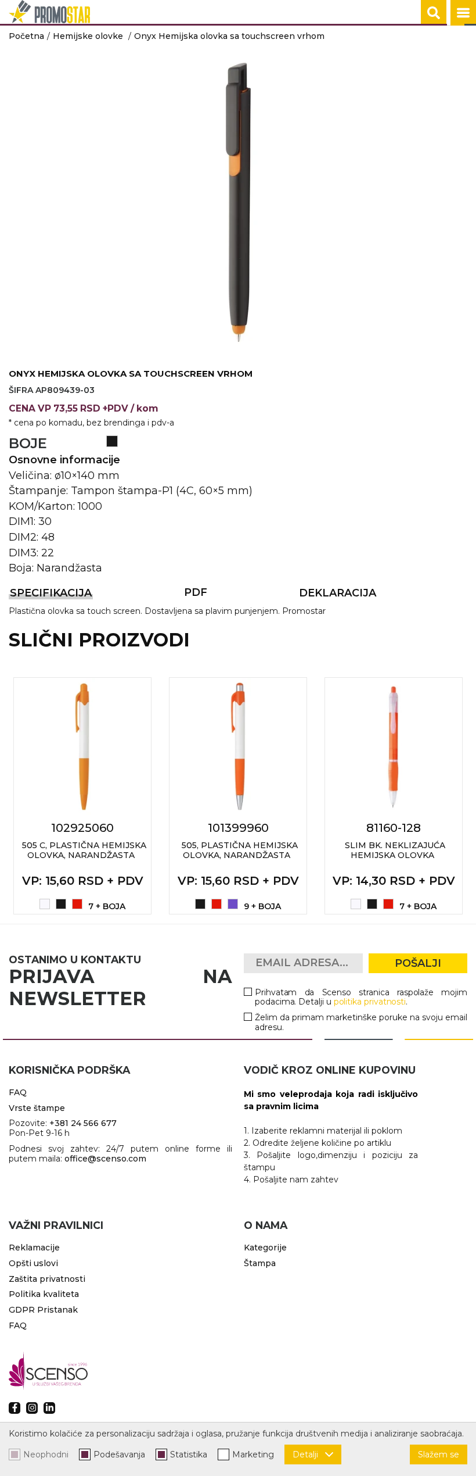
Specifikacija (51, 593)
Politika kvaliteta (44, 1294)
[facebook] (14, 1408)
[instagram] (32, 1408)
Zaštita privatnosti (47, 1279)
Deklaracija (337, 593)
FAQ (18, 1092)
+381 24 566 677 (83, 1123)
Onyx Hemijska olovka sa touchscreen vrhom (229, 36)
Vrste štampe (37, 1108)
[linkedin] (49, 1408)
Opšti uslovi (33, 1263)
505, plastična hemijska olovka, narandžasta (240, 850)
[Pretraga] (433, 13)
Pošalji (418, 963)
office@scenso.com (105, 1158)
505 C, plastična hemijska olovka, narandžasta (84, 850)
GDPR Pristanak (43, 1310)
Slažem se (438, 1454)
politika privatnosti (370, 1001)
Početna (26, 36)
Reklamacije (34, 1247)
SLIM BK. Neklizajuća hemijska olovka (395, 850)
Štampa (260, 1263)
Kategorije (265, 1247)
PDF (195, 592)
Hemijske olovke (88, 36)
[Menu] (463, 13)
